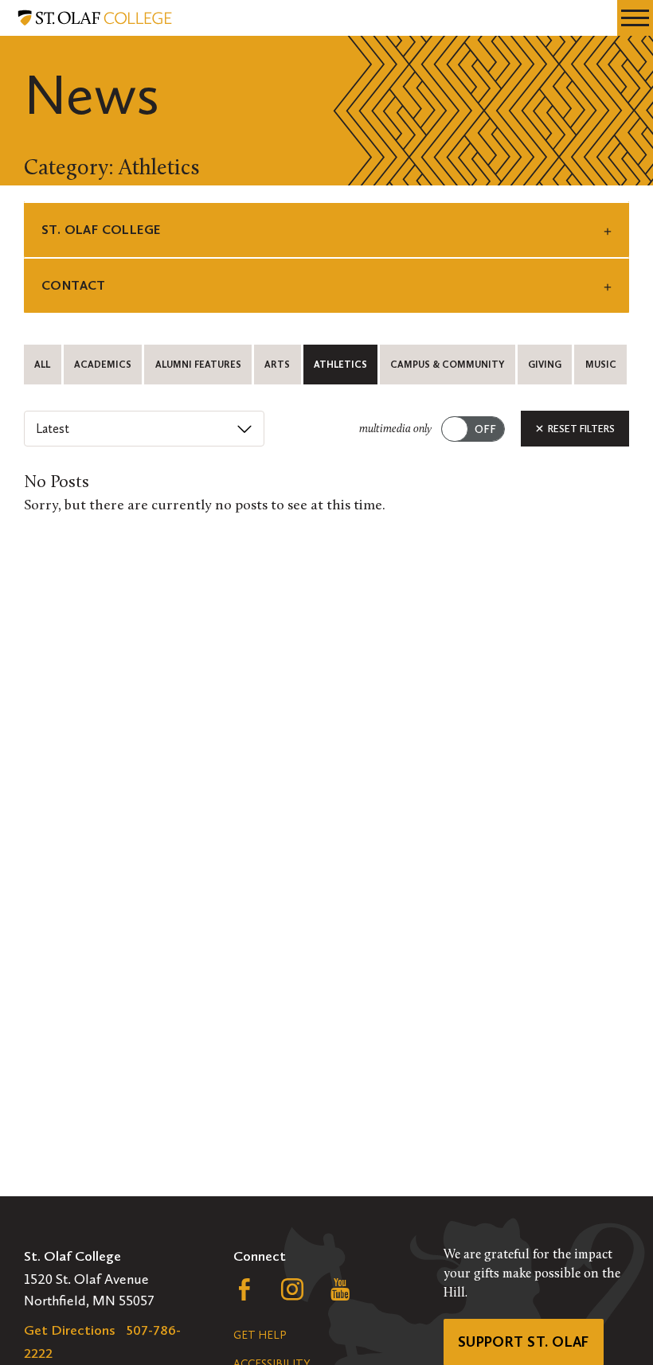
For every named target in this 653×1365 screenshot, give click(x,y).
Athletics (340, 364)
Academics (102, 364)
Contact (73, 285)
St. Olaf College (100, 229)
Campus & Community (447, 364)
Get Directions (69, 1330)
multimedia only (395, 429)
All (42, 364)
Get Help (259, 1335)
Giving (544, 364)
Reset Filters (580, 429)
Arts (277, 364)
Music (600, 364)
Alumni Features (198, 364)
